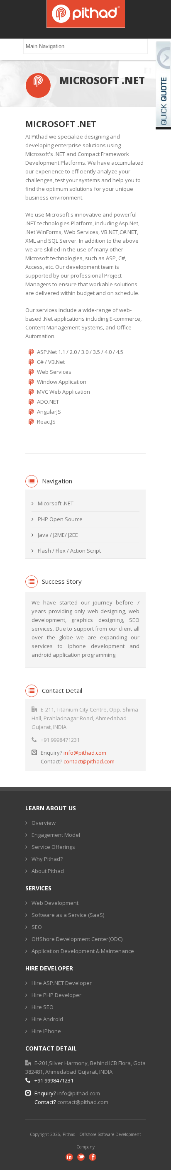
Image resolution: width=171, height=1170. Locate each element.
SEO (37, 927)
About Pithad (48, 871)
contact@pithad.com (89, 761)
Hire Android (47, 1019)
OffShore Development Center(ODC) (77, 939)
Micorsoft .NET (55, 503)
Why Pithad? (47, 859)
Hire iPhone (46, 1031)
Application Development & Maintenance (83, 951)
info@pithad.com (85, 752)
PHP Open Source (60, 519)
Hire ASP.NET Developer (62, 983)
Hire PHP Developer (56, 995)
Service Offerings (53, 847)
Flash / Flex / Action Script (69, 550)
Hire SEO (43, 1007)
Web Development (55, 903)
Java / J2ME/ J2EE (58, 535)
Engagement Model (56, 834)
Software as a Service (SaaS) (68, 915)
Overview (44, 822)
